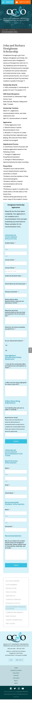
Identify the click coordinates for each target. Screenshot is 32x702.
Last (6, 256)
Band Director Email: (11, 417)
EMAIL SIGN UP (19, 660)
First (6, 249)
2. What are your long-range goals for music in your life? (15, 383)
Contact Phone (10, 268)
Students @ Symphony (13, 599)
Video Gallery (10, 623)
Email (7, 485)
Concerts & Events (16, 670)
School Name (10, 493)
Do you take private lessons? (14, 341)
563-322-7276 (21, 648)
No (6, 350)
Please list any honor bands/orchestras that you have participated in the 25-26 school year (15, 313)
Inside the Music (11, 616)
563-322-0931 (12, 648)
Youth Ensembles (11, 585)
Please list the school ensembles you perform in (15, 328)
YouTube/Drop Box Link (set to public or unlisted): (14, 408)
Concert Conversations (14, 620)
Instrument (9, 526)
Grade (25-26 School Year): (14, 276)
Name (7, 468)
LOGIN (10, 660)
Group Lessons (11, 592)
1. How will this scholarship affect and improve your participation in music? (15, 365)
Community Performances (14, 612)
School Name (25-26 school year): (16, 284)
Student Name (10, 243)
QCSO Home (5, 30)
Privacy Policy (16, 696)
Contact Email (10, 260)
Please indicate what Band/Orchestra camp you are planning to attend (14, 301)
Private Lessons (11, 588)
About (16, 680)
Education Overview (12, 581)
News (16, 683)
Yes (6, 345)
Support (16, 675)
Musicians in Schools (13, 603)
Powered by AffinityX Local (9, 691)
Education (12, 30)
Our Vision (16, 678)
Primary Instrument (12, 292)
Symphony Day (10, 596)
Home (16, 668)
